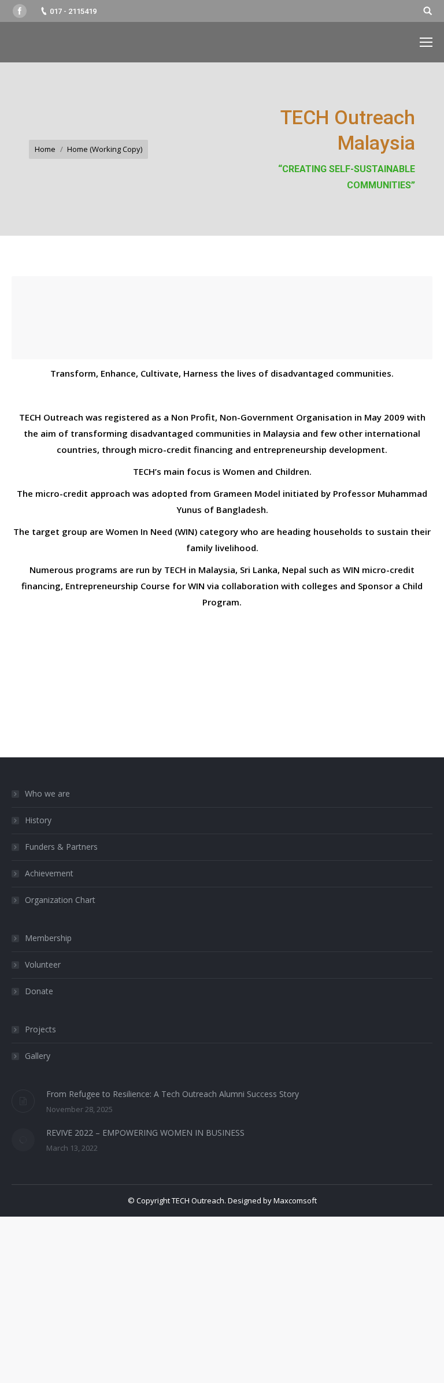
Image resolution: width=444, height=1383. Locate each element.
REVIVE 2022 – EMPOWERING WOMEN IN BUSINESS (145, 1132)
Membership (48, 937)
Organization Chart (60, 899)
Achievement (49, 873)
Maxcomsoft (295, 1200)
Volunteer (43, 964)
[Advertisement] (222, 1297)
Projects (40, 1029)
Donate (39, 991)
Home (45, 149)
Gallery (37, 1055)
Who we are (47, 793)
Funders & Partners (61, 846)
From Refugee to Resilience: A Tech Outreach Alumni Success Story (172, 1093)
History (38, 820)
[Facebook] (20, 11)
